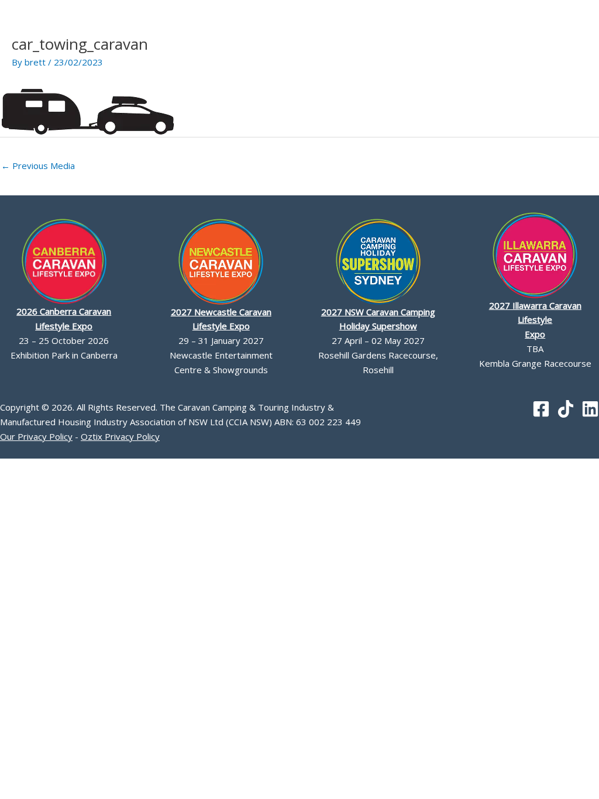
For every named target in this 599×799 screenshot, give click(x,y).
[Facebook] (541, 409)
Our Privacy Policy (36, 436)
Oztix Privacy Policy (120, 436)
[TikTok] (565, 409)
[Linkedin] (590, 409)
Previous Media (38, 165)
